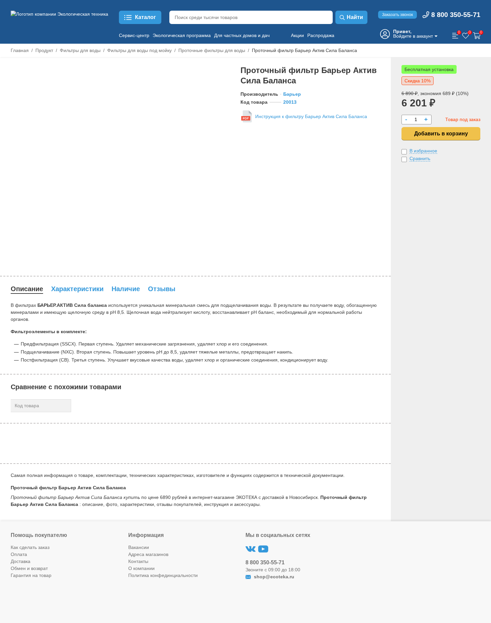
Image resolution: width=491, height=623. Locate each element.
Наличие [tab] (126, 288)
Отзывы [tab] (161, 288)
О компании (141, 568)
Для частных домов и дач (242, 35)
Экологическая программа (182, 35)
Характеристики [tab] (77, 288)
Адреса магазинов (148, 554)
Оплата (19, 554)
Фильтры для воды (80, 50)
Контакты (138, 561)
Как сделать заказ (30, 547)
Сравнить (420, 158)
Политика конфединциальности (163, 575)
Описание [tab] (27, 288)
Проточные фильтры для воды (211, 50)
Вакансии (138, 547)
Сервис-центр (134, 35)
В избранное (423, 150)
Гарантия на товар (31, 575)
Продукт (44, 50)
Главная (20, 50)
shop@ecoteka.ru (273, 576)
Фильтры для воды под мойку (139, 50)
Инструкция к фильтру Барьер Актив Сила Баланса (311, 116)
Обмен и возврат (29, 568)
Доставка (20, 561)
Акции (297, 35)
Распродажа (320, 35)
